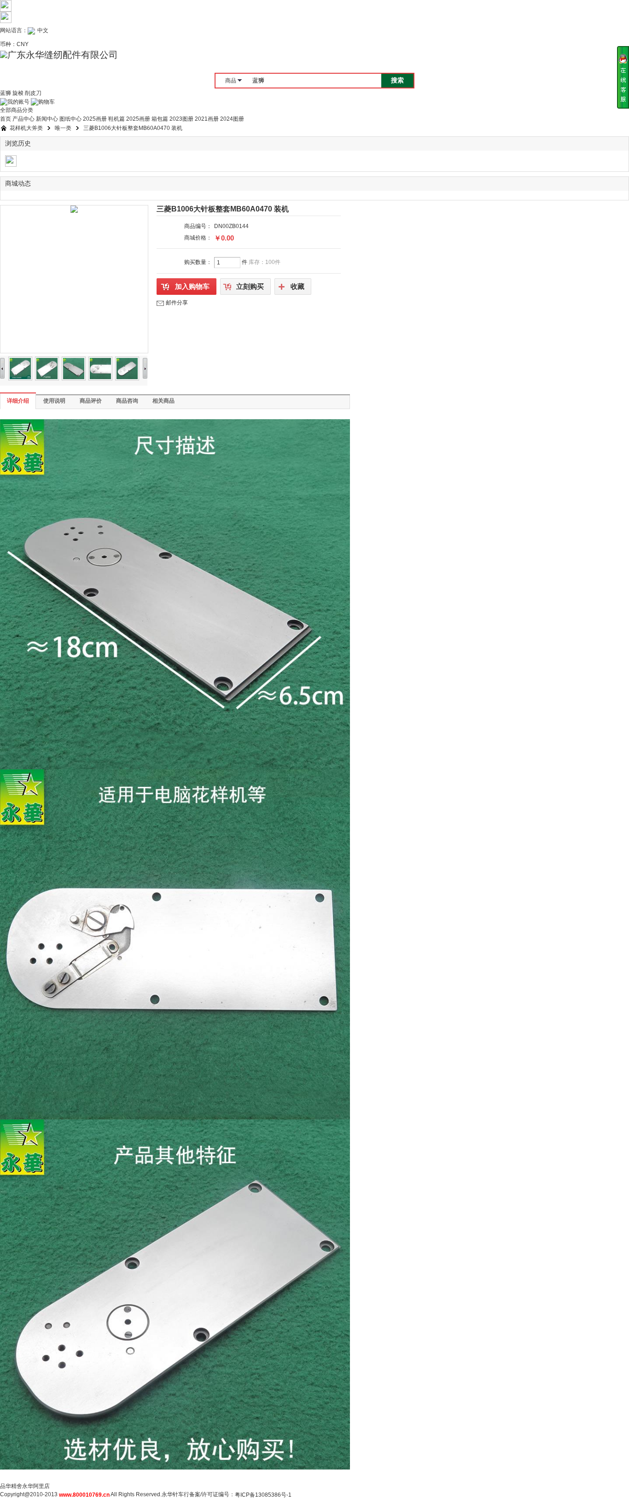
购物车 (46, 102)
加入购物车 (192, 286)
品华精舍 (11, 1486)
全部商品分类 (16, 110)
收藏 (297, 286)
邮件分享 (177, 302)
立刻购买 (250, 286)
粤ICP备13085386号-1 (263, 1495)
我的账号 (18, 102)
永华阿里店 (36, 1486)
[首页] (3, 128)
